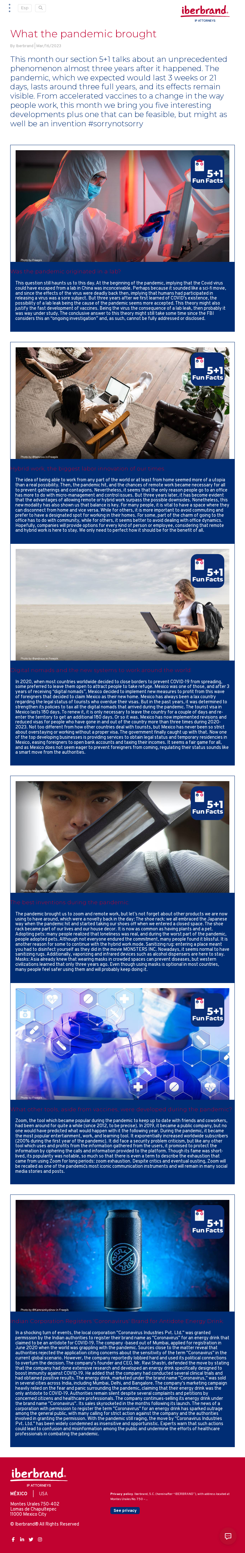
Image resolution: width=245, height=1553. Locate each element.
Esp (25, 7)
